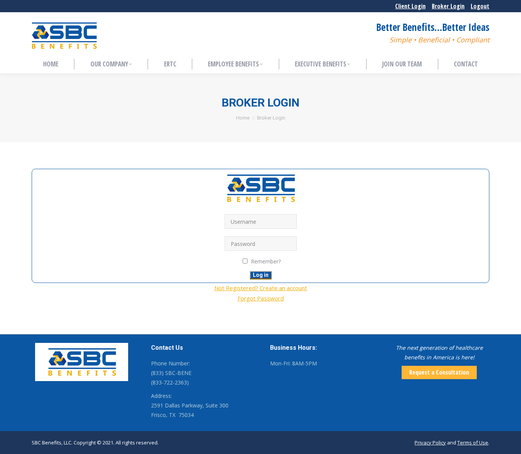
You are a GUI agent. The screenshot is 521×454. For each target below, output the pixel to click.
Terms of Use (472, 442)
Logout (480, 6)
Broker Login (448, 6)
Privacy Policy (430, 442)
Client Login (410, 6)
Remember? (266, 261)
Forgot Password (261, 298)
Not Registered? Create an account (260, 288)
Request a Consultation (439, 372)
